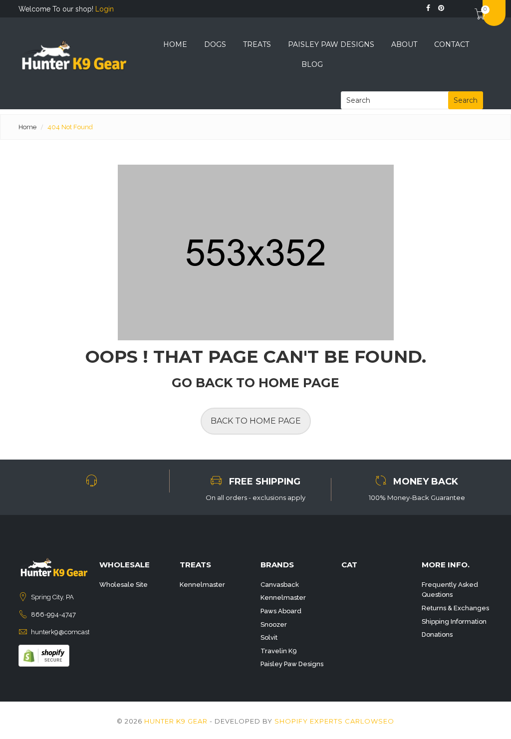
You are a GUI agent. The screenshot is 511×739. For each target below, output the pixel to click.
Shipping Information (454, 621)
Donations (437, 634)
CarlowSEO (369, 721)
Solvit (268, 637)
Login (104, 9)
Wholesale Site (123, 584)
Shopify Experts (308, 721)
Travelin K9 (278, 651)
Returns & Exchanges (455, 608)
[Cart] (476, 7)
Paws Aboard (280, 611)
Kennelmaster (202, 584)
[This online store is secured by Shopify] (43, 655)
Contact (451, 44)
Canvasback (279, 584)
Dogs (215, 44)
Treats (257, 44)
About (404, 44)
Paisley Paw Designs (331, 44)
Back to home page (256, 421)
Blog (312, 64)
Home (175, 44)
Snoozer (273, 624)
